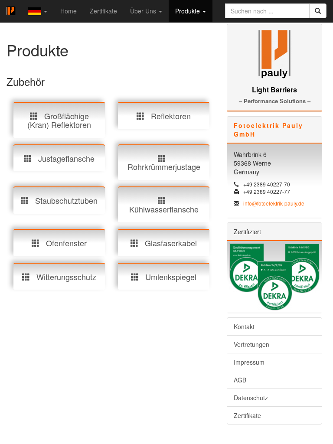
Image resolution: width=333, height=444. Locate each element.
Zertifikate (103, 11)
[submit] (317, 10)
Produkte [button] (188, 11)
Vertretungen (251, 344)
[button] (38, 11)
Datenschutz (251, 397)
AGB (240, 379)
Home (68, 11)
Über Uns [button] (144, 11)
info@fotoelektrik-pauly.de (273, 203)
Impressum (249, 362)
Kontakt (244, 326)
